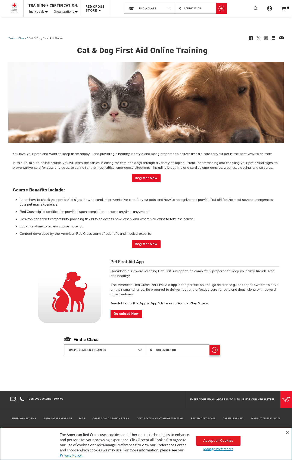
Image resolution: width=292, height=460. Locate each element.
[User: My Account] (269, 11)
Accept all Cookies (218, 440)
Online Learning (233, 418)
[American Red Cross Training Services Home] (14, 7)
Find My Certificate (203, 418)
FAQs (82, 418)
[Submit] (286, 399)
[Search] (256, 11)
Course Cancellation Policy (110, 418)
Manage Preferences (218, 449)
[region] (146, 444)
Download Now (126, 314)
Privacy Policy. (71, 455)
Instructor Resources (265, 418)
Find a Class (86, 339)
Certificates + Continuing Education (160, 418)
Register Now (146, 178)
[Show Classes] (221, 8)
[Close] (287, 432)
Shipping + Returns (24, 418)
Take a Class (17, 38)
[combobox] (149, 8)
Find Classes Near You (57, 418)
